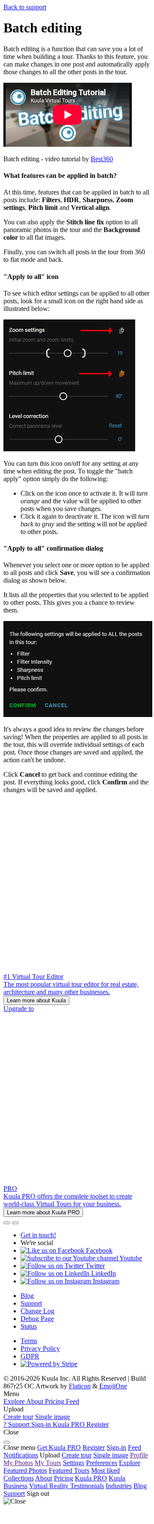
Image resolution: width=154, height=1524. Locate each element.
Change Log (37, 1311)
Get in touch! (38, 1235)
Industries (119, 1485)
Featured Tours (69, 1470)
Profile (139, 1455)
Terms (29, 1340)
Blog (27, 1295)
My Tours (48, 1462)
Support (31, 1303)
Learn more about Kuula (36, 1000)
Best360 (102, 159)
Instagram (105, 1281)
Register (94, 1447)
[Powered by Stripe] (49, 1363)
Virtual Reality (49, 1485)
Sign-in (116, 1447)
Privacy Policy (40, 1348)
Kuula (91, 1478)
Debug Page (37, 1318)
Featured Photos (25, 1470)
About (43, 1478)
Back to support (24, 7)
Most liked (105, 1470)
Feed (134, 1447)
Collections (18, 1478)
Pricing (63, 1478)
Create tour (18, 1416)
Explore (129, 1462)
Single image (52, 1416)
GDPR (30, 1356)
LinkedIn (102, 1273)
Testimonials (87, 1485)
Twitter (94, 1265)
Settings (73, 1462)
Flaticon (80, 1386)
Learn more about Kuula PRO (43, 1212)
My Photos (18, 1462)
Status (29, 1326)
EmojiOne (113, 1386)
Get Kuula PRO (59, 1447)
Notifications (20, 1455)
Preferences (101, 1462)
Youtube (130, 1258)
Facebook (98, 1250)
